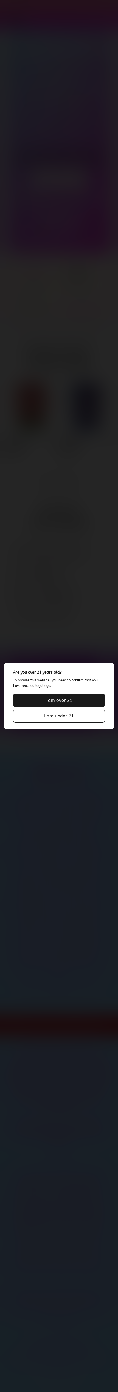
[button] (59, 700)
